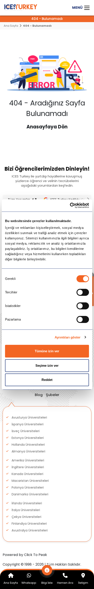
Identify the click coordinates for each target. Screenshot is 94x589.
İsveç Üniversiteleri (26, 431)
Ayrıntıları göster (68, 337)
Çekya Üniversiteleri (26, 517)
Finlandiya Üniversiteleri (29, 523)
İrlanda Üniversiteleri (27, 503)
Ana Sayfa (11, 26)
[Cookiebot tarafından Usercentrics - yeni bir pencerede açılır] (70, 205)
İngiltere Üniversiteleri (28, 467)
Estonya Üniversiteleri (28, 438)
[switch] (83, 292)
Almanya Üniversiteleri (28, 451)
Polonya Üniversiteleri (28, 487)
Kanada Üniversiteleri (27, 474)
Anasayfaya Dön (47, 126)
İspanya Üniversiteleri (28, 424)
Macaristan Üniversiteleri (30, 481)
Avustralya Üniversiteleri (30, 530)
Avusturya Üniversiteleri (29, 417)
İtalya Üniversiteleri (26, 510)
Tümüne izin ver (47, 351)
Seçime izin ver (47, 365)
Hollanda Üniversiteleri (28, 444)
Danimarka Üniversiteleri (30, 494)
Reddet (47, 380)
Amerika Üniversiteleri (28, 460)
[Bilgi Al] (47, 572)
